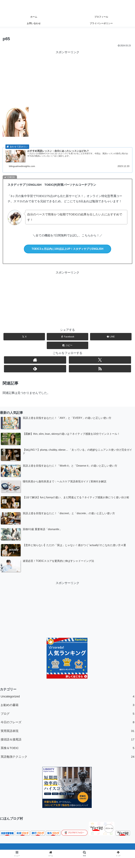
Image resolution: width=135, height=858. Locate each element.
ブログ (67, 713)
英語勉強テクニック (67, 756)
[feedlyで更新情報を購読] (35, 368)
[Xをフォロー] (100, 360)
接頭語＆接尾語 (67, 739)
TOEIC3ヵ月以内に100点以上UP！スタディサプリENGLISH (67, 248)
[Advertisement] (67, 78)
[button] (67, 345)
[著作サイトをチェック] (35, 360)
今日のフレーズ (67, 722)
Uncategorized (67, 696)
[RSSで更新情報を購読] (100, 368)
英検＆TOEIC (67, 748)
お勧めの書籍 (67, 705)
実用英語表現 (67, 731)
